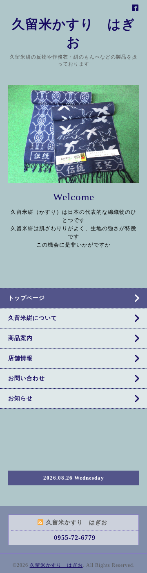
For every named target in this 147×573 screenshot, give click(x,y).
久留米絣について (32, 318)
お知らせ (20, 398)
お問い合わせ (26, 378)
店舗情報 (20, 358)
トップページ (26, 298)
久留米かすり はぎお (56, 565)
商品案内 (20, 338)
